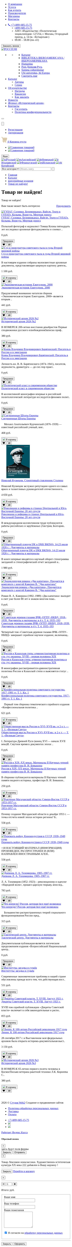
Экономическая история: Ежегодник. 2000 (25, 287)
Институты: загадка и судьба (17, 970)
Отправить (19, 1152)
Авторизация (15, 132)
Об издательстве (17, 88)
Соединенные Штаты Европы (18, 418)
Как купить (14, 10)
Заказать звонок (11, 46)
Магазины (14, 16)
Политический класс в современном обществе (27, 388)
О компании (15, 4)
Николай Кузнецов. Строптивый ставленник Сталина (32, 480)
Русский (11, 159)
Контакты (13, 19)
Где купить (21, 109)
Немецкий (48, 159)
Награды (20, 91)
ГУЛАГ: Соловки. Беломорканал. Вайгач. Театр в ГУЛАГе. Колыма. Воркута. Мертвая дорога (34, 219)
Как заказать (22, 97)
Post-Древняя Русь (31, 66)
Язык (5, 156)
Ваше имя (9, 1197)
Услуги (12, 7)
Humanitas (27, 63)
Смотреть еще (29, 75)
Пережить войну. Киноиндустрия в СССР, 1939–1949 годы (35, 842)
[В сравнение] (9, 244)
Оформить (19, 1244)
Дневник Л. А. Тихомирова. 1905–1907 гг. (25, 876)
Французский (29, 162)
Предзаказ (8, 241)
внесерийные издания (20, 180)
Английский (29, 159)
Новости (13, 100)
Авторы (19, 82)
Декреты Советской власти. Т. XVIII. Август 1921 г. (31, 1001)
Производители (17, 13)
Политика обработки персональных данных (33, 1108)
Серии (18, 85)
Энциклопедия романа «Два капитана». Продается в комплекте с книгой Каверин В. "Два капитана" (31, 589)
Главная (12, 174)
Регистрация (15, 129)
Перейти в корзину (24, 1171)
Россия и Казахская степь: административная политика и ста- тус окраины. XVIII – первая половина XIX (34, 661)
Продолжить (63, 206)
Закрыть (7, 1152)
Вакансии (20, 94)
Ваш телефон (11, 1203)
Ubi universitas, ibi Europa (35, 72)
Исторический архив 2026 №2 (18, 321)
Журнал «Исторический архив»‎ (26, 103)
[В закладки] (3, 244)
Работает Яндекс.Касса (14, 1132)
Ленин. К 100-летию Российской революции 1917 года (32, 1032)
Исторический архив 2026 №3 (18, 1063)
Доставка (13, 1111)
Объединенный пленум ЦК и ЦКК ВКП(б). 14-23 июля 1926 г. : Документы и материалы (33, 552)
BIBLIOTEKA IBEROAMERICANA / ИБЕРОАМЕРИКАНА (42, 59)
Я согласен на (35, 1232)
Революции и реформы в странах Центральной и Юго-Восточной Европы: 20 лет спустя (32, 516)
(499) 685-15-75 (23, 27)
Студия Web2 (17, 1102)
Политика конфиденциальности (33, 112)
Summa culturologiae (32, 69)
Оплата (12, 1114)
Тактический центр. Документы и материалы (27, 937)
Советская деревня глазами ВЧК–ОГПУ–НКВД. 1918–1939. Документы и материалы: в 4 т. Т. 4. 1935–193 (35, 625)
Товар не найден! (18, 183)
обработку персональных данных (43, 1232)
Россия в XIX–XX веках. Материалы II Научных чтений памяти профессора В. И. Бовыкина (33, 770)
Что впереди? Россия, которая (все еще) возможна (29, 906)
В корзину (10, 278)
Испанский (49, 162)
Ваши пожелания (14, 1210)
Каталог (26, 54)
